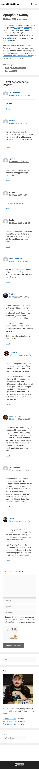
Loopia (17, 28)
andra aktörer (8, 38)
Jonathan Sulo (10, 4)
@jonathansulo (9, 719)
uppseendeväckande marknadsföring (18, 56)
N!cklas (12, 121)
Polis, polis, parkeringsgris (15, 68)
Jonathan (14, 352)
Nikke (11, 518)
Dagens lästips (11, 71)
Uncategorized (11, 65)
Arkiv (5, 734)
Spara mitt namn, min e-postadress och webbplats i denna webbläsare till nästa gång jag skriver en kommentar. (20, 619)
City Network (14, 93)
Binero (26, 28)
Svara (8, 109)
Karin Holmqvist (16, 258)
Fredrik (12, 294)
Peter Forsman (15, 416)
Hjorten (12, 159)
